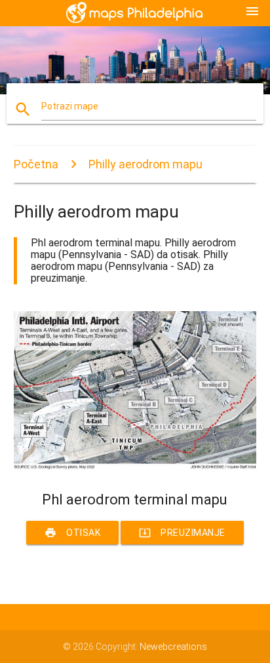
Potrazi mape (69, 106)
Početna (36, 164)
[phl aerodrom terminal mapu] (135, 468)
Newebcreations (173, 646)
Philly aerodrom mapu (145, 164)
